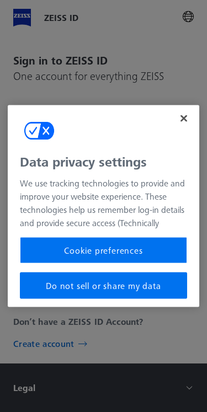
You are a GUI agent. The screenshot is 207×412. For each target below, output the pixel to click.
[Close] (184, 118)
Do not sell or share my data (103, 286)
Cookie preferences (103, 250)
